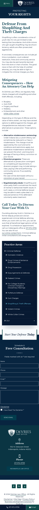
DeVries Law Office (18, 494)
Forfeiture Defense (15, 293)
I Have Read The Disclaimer (13, 410)
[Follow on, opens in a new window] (24, 486)
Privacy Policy (28, 499)
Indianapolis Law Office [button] (19, 469)
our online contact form (11, 233)
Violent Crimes (14, 309)
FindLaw (19, 504)
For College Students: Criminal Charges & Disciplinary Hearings (16, 286)
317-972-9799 (31, 228)
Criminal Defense (13, 251)
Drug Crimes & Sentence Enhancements (18, 261)
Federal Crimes (14, 278)
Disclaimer (4, 407)
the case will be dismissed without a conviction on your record (18, 177)
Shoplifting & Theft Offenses (19, 304)
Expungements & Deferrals (19, 273)
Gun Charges (13, 298)
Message (3, 388)
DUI (8, 321)
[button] (6, 3)
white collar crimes (11, 114)
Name (2, 361)
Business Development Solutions (18, 502)
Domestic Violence (15, 255)
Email (2, 379)
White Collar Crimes (16, 314)
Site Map (17, 499)
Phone (2, 370)
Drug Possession (14, 268)
